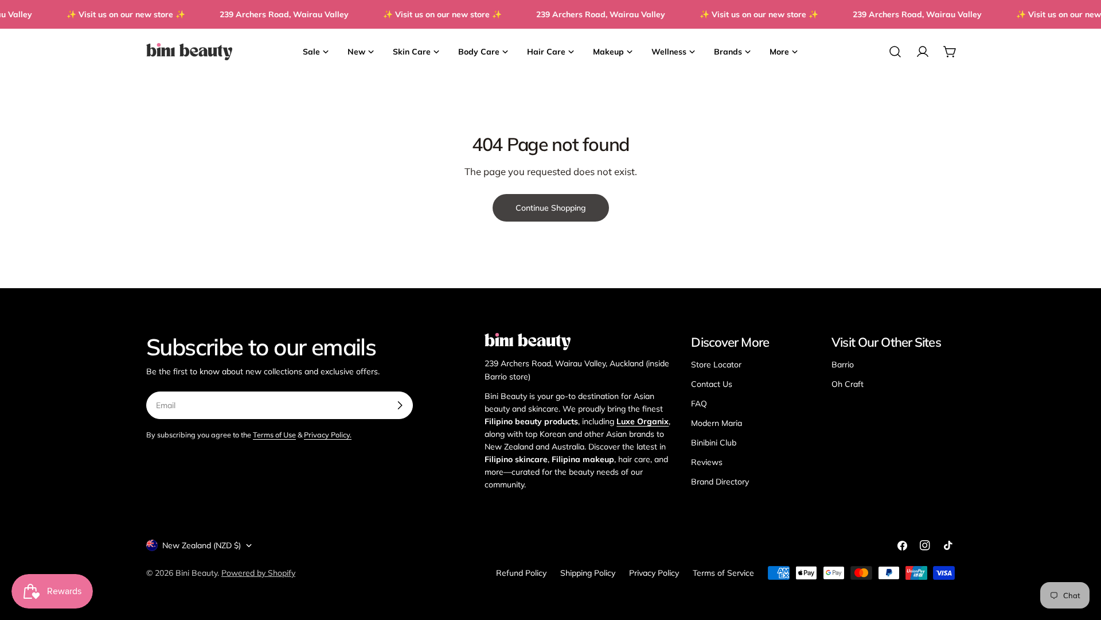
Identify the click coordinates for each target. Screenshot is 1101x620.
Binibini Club (713, 442)
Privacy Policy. (328, 434)
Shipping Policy (587, 573)
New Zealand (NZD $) (201, 545)
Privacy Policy (654, 573)
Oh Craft (847, 384)
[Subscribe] (400, 405)
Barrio (842, 364)
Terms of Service (723, 573)
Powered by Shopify (258, 573)
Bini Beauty (196, 573)
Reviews (707, 462)
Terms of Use (274, 434)
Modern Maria (716, 423)
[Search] (895, 51)
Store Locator (716, 364)
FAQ (699, 403)
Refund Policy (521, 573)
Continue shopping (551, 208)
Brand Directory (720, 481)
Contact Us (711, 384)
